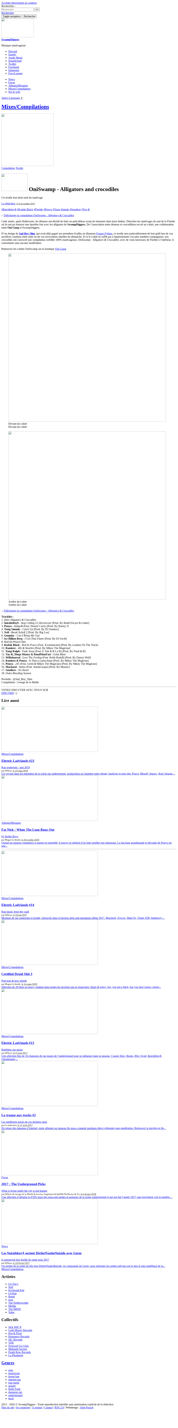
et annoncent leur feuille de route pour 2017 (25, 1259)
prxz (10, 1299)
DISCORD (7, 693)
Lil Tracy (13, 1283)
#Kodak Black (25, 209)
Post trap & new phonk (14, 980)
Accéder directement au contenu (19, 2)
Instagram (13, 70)
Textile (19, 168)
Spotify (12, 54)
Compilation (8, 168)
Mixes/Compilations (19, 88)
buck (11, 1398)
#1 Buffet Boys (9, 836)
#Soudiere (75, 209)
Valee (11, 1312)
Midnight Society (17, 1349)
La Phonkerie (15, 1355)
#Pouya (48, 209)
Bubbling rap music (12, 1049)
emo (10, 1370)
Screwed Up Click (18, 1345)
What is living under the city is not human (24, 1190)
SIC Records (15, 1339)
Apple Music (15, 57)
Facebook (13, 67)
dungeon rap (15, 1392)
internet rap (14, 1379)
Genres (7, 1362)
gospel (11, 1385)
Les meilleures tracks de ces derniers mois (24, 1121)
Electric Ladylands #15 (17, 1043)
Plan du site (7, 1407)
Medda (12, 1305)
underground (15, 1395)
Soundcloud (15, 60)
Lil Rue (12, 1293)
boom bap (13, 1376)
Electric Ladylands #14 (17, 905)
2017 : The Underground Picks (23, 1184)
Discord (12, 51)
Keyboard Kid (16, 1290)
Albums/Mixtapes (18, 85)
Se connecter (23, 1407)
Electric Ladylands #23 (17, 761)
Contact (48, 1407)
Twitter (12, 63)
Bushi (11, 1296)
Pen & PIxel (15, 1333)
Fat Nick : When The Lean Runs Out (27, 830)
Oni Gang (60, 248)
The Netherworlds (18, 1302)
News (11, 79)
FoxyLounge (15, 73)
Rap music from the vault (15, 911)
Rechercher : (8, 6)
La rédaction (8, 203)
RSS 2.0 (59, 1407)
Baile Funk (14, 1389)
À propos (37, 1407)
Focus (11, 82)
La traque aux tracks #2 (18, 1115)
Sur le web (14, 91)
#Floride (38, 209)
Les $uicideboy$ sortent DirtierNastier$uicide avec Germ (41, 1253)
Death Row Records (19, 1352)
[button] (7, 12)
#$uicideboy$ (8, 209)
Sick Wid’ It (14, 1327)
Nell (10, 1287)
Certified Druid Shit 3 (16, 974)
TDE (11, 1342)
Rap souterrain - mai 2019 (15, 767)
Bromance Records (18, 1336)
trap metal (13, 1382)
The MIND (14, 1309)
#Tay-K (86, 209)
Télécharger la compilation (38, 215)
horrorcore (14, 1373)
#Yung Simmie (61, 209)
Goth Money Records (20, 1330)
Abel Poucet (86, 1407)
